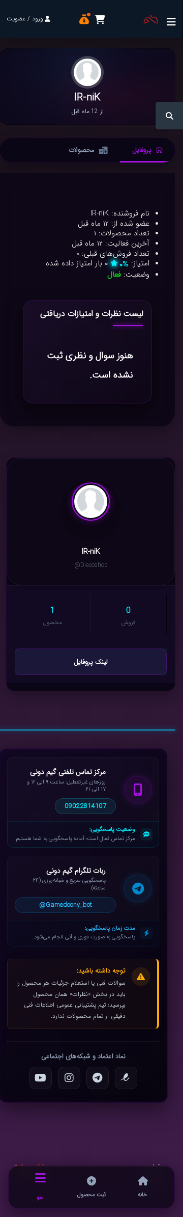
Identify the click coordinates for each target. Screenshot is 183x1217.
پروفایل (141, 150)
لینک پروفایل (91, 662)
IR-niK (91, 552)
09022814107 (86, 806)
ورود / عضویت (25, 18)
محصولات (82, 150)
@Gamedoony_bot (65, 905)
